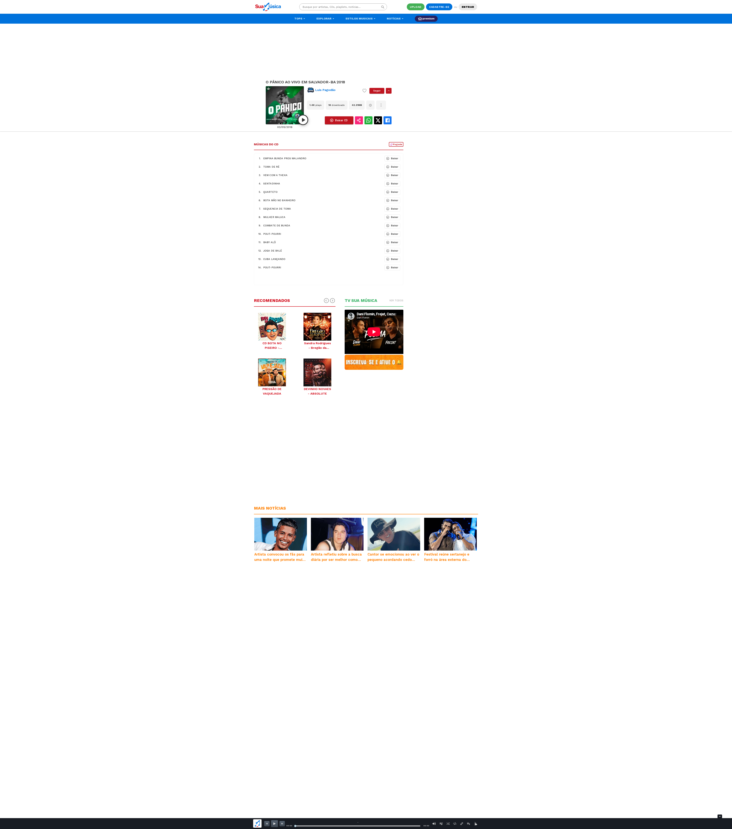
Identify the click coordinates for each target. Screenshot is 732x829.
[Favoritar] (364, 90)
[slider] (295, 826)
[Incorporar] (461, 823)
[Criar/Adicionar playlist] (468, 823)
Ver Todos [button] (396, 300)
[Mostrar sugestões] (389, 91)
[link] (333, 90)
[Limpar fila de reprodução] (475, 823)
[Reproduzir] (303, 120)
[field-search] (383, 7)
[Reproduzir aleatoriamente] (448, 823)
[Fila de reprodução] (441, 823)
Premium (428, 18)
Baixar (394, 158)
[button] (319, 158)
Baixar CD (341, 120)
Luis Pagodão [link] (325, 90)
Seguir (376, 90)
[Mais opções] (381, 105)
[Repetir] (454, 823)
